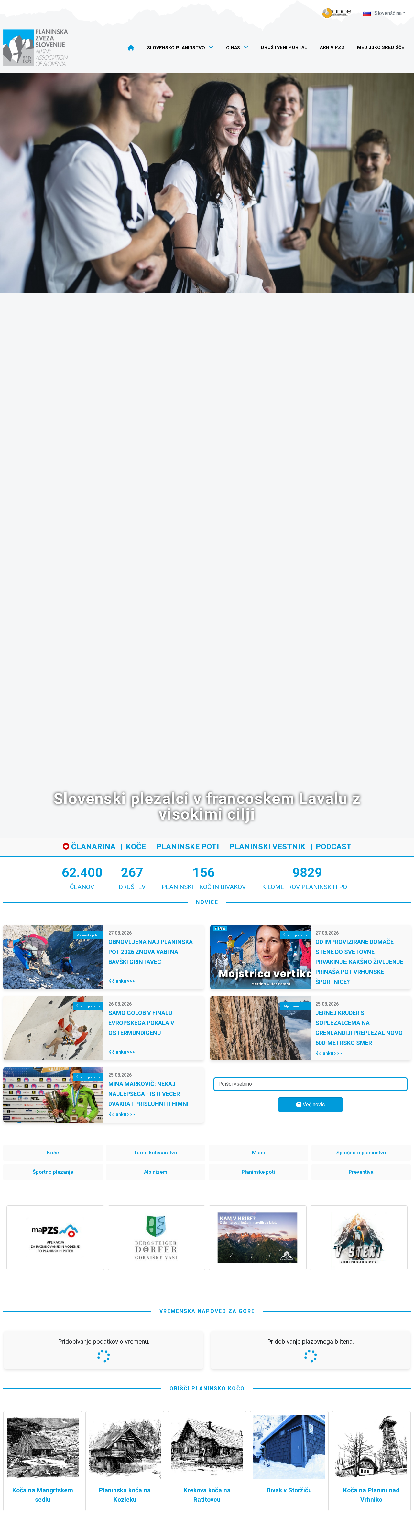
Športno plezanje (53, 1172)
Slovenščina (387, 13)
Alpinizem (155, 1172)
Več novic (313, 1104)
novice (207, 902)
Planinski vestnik (267, 846)
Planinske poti (187, 846)
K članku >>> (121, 981)
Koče (136, 846)
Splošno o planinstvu (361, 1153)
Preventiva (361, 1172)
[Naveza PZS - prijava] (337, 13)
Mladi (258, 1153)
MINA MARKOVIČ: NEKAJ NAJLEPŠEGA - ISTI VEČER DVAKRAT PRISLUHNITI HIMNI (148, 1093)
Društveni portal (284, 47)
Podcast (334, 846)
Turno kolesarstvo (155, 1153)
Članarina (92, 846)
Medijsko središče (380, 47)
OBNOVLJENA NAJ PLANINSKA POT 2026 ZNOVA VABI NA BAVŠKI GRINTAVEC (150, 951)
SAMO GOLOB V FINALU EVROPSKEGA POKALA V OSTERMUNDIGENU (141, 1022)
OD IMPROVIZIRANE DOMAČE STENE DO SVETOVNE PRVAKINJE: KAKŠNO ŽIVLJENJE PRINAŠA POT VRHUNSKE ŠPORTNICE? (359, 961)
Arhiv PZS (332, 47)
